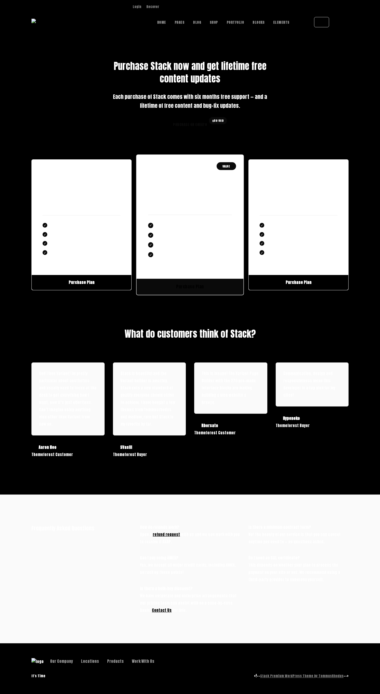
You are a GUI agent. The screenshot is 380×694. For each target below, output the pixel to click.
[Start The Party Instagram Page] (165, 6)
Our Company (61, 661)
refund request (166, 534)
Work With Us (143, 661)
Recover (152, 6)
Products (115, 661)
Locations (90, 661)
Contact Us (162, 610)
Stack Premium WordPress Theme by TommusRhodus (302, 675)
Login (137, 6)
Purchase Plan (82, 282)
